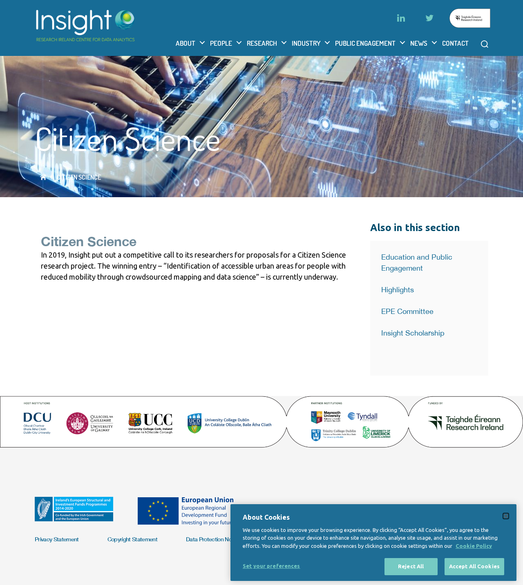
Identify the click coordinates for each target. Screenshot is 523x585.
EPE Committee (407, 311)
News (418, 43)
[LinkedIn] (401, 18)
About (185, 43)
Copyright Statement (132, 539)
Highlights (397, 289)
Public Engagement (365, 43)
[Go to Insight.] (43, 177)
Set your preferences (271, 566)
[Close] (505, 516)
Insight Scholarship (413, 333)
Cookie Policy (474, 546)
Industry (306, 43)
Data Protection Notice (213, 539)
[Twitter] (429, 18)
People (221, 43)
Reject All (411, 566)
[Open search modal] (484, 44)
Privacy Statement (57, 539)
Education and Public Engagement (416, 262)
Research (262, 43)
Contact (455, 43)
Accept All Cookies (474, 566)
